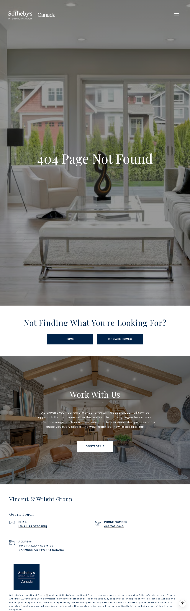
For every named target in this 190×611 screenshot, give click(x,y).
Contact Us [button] (95, 446)
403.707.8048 (114, 526)
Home (70, 339)
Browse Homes (120, 339)
